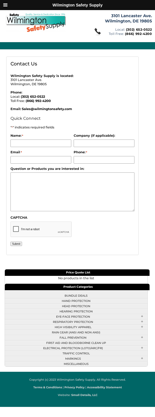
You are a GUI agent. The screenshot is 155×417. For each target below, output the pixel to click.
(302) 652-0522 (139, 30)
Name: (16, 136)
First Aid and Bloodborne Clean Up (76, 343)
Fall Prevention (73, 337)
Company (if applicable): (94, 136)
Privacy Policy (74, 387)
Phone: (80, 152)
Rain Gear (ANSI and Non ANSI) (76, 332)
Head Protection (76, 306)
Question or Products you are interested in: (47, 169)
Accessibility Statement (104, 387)
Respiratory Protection (73, 322)
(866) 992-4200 (138, 34)
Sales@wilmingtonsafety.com (47, 109)
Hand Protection (76, 301)
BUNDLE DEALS (76, 295)
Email (16, 152)
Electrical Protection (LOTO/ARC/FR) (73, 348)
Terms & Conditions (47, 387)
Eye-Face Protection (73, 316)
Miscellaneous (76, 364)
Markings (73, 358)
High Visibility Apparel (73, 327)
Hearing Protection (76, 311)
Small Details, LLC (84, 395)
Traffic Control (76, 353)
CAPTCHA (18, 218)
